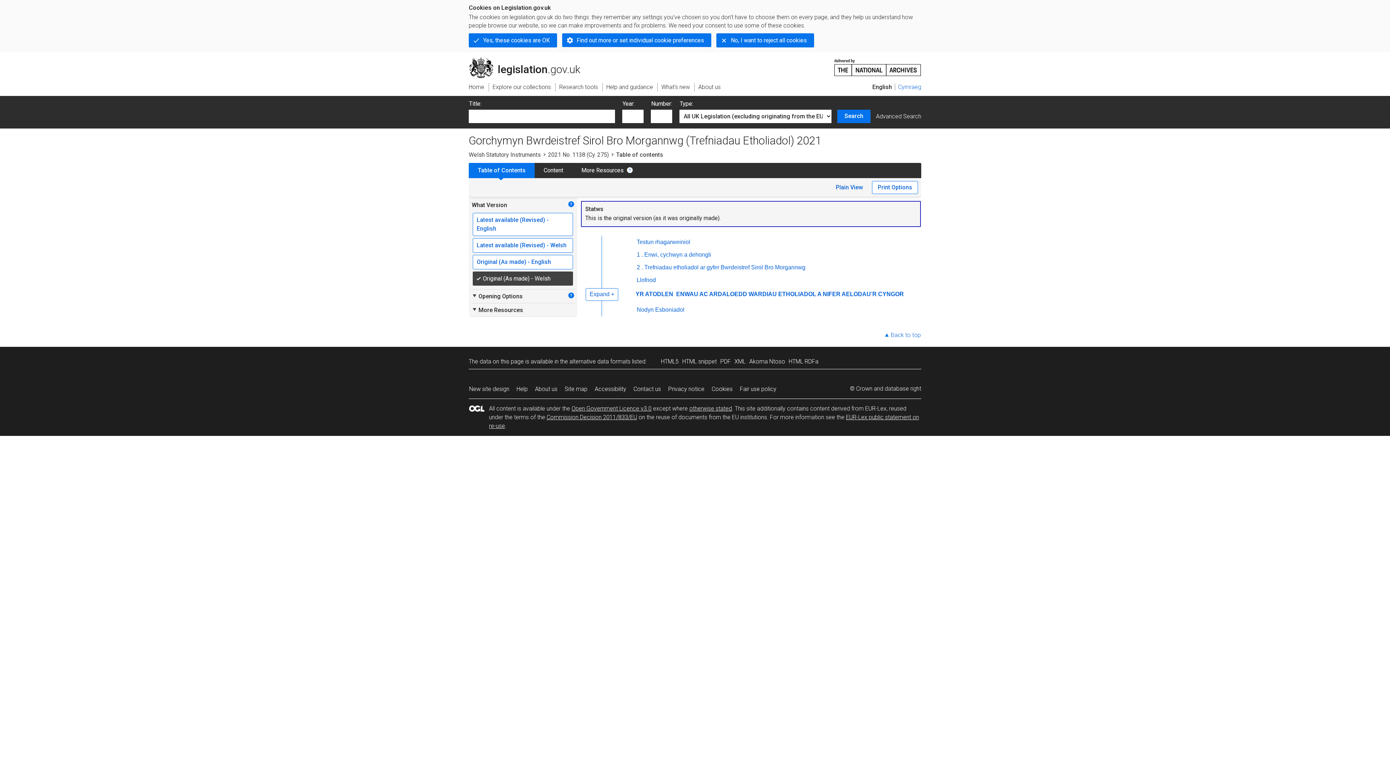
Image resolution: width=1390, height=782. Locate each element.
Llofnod (646, 280)
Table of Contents (502, 170)
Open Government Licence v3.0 (612, 408)
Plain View (849, 187)
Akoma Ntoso (767, 361)
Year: (629, 103)
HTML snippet (699, 361)
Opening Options (497, 296)
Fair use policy (758, 389)
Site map (576, 389)
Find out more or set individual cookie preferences (640, 40)
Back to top (906, 335)
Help (522, 389)
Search (853, 116)
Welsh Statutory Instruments (505, 154)
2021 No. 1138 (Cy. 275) (578, 154)
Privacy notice (686, 389)
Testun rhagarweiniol (663, 242)
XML (740, 361)
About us (546, 389)
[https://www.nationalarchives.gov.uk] (877, 64)
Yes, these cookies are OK (516, 40)
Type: (686, 103)
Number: (661, 103)
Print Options (895, 187)
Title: (475, 103)
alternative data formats (600, 361)
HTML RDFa (803, 361)
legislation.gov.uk (529, 60)
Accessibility (610, 389)
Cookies (722, 389)
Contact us (647, 389)
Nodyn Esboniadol (661, 310)
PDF (725, 361)
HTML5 (670, 361)
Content (553, 170)
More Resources (602, 170)
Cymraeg (909, 87)
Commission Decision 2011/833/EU (592, 417)
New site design (489, 389)
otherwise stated (710, 408)
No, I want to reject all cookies (769, 40)
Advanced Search (898, 116)
